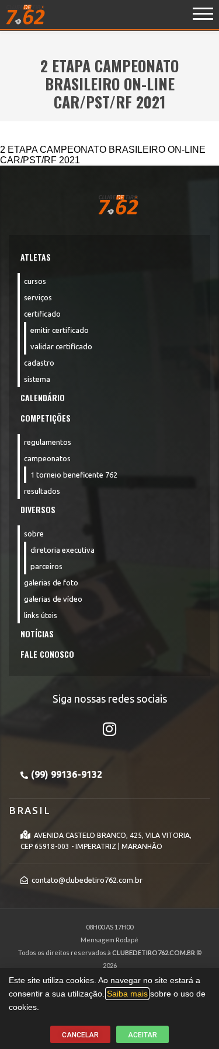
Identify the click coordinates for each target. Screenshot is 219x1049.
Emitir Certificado (59, 330)
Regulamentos (47, 442)
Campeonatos (47, 458)
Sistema (37, 379)
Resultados (42, 491)
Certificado (42, 314)
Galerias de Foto (51, 582)
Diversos (37, 509)
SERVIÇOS (38, 297)
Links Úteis (40, 615)
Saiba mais (127, 993)
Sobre (34, 533)
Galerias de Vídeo (53, 599)
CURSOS (35, 281)
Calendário (42, 397)
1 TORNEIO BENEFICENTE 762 (73, 475)
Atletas (35, 257)
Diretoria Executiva (62, 550)
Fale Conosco (47, 654)
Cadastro (39, 363)
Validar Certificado (61, 346)
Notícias (37, 633)
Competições (45, 418)
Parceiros (46, 566)
